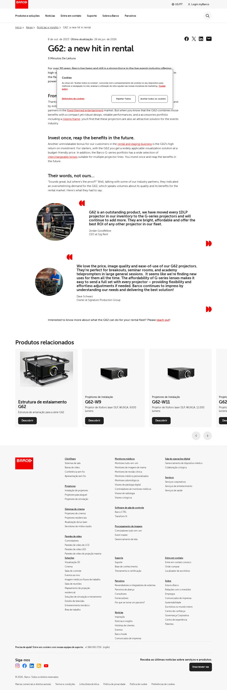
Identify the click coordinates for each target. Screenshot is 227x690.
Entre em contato (71, 15)
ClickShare (70, 459)
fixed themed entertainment (85, 110)
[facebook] (186, 39)
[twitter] (194, 39)
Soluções (69, 558)
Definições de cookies (73, 98)
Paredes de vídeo (73, 536)
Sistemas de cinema (75, 509)
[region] (115, 89)
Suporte (92, 15)
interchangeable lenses (63, 157)
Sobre (168, 581)
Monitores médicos (125, 459)
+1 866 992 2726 (97, 647)
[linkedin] (201, 39)
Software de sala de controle (129, 508)
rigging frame (71, 119)
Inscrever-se (200, 666)
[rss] (39, 666)
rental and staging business (135, 144)
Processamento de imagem (128, 526)
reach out (162, 320)
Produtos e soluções (27, 15)
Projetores (70, 486)
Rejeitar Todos (123, 99)
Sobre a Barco (110, 15)
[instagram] (17, 666)
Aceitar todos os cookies (153, 99)
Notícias (50, 15)
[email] (209, 39)
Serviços (169, 477)
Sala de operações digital (177, 459)
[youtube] (46, 666)
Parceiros (130, 15)
